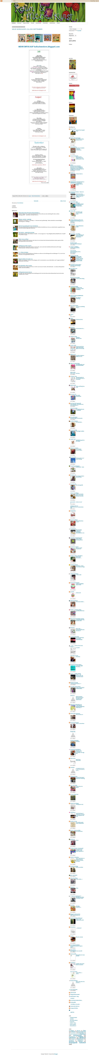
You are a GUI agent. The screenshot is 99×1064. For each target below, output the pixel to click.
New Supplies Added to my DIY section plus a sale (80, 158)
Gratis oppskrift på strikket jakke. (80, 688)
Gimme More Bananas (75, 713)
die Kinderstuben (74, 1020)
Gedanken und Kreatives (75, 264)
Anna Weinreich (73, 268)
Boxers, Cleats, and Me (75, 830)
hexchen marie (73, 242)
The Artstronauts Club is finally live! (80, 823)
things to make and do (75, 914)
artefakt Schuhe (73, 1017)
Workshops (19, 23)
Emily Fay (72, 695)
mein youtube (73, 1024)
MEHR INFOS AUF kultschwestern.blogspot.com (39, 47)
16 (70, 315)
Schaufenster (71, 1040)
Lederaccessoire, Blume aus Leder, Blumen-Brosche (80, 495)
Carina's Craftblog (74, 246)
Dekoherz (72, 627)
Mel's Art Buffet (73, 875)
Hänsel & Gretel (73, 408)
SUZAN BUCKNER (74, 286)
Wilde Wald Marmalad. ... (79, 557)
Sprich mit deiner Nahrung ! (76, 918)
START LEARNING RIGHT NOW (80, 584)
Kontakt (58, 23)
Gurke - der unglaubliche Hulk (80, 920)
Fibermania (72, 758)
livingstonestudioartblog (75, 664)
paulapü (72, 591)
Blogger (56, 1054)
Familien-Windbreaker (79, 338)
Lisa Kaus (72, 905)
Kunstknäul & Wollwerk (75, 749)
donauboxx (72, 927)
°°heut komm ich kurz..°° (75, 683)
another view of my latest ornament (80, 964)
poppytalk (72, 224)
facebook (72, 1021)
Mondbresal (73, 475)
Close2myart (73, 250)
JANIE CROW (73, 385)
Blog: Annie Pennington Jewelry (77, 618)
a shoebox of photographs (76, 537)
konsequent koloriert (77, 1042)
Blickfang (72, 327)
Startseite (13, 23)
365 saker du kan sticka (75, 686)
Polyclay (32, 23)
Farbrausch (78, 592)
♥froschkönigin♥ (73, 417)
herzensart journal (74, 722)
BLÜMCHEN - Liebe (80, 467)
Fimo (84, 1030)
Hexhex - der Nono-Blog (75, 609)
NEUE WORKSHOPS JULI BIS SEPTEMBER (27, 29)
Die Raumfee (73, 457)
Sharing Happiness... (78, 907)
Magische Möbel (26, 23)
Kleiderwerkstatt (74, 682)
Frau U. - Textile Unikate (75, 673)
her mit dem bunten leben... (76, 1000)
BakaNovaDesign (74, 866)
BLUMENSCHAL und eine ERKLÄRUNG (80, 365)
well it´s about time (80, 723)
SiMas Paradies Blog (74, 363)
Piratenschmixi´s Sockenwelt (76, 848)
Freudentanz (73, 528)
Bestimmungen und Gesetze (76, 418)
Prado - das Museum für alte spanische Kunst (79, 675)
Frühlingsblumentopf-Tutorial (25, 272)
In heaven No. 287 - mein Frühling (80, 459)
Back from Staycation (78, 760)
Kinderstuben (45, 23)
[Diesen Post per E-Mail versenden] (42, 196)
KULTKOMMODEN (82, 1031)
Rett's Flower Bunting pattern (79, 539)
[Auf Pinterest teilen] (47, 196)
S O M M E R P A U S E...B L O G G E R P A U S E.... (80, 769)
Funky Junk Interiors (74, 1006)
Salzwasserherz (79, 319)
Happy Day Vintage (74, 803)
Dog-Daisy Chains (74, 305)
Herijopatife (73, 1002)
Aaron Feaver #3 (79, 714)
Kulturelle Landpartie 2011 (74, 1034)
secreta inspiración (74, 636)
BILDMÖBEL (71, 1030)
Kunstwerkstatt (77, 1035)
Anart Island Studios (74, 582)
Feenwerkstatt (73, 430)
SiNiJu (71, 318)
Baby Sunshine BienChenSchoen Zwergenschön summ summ (79, 698)
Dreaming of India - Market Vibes (80, 477)
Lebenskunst (72, 1037)
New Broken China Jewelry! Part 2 (80, 140)
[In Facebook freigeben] (46, 196)
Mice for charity (79, 937)
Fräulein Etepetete (74, 740)
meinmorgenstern (74, 573)
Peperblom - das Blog (75, 233)
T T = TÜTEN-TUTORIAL (23, 252)
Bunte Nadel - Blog (74, 996)
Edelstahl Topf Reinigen (75, 265)
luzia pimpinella (73, 989)
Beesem (78, 1030)
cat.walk (78, 647)
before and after (79, 867)
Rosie (77, 840)
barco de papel (73, 971)
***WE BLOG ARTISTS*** (75, 896)
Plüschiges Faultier (80, 431)
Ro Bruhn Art (73, 394)
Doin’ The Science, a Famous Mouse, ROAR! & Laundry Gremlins (80, 860)
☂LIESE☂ (72, 998)
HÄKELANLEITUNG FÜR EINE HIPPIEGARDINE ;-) (29, 212)
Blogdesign (72, 731)
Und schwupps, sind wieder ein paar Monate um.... (76, 405)
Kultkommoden (52, 23)
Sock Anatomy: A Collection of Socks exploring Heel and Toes (80, 815)
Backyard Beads (74, 980)
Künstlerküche (72, 1036)
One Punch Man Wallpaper (76, 243)
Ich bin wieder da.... (80, 328)
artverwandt (73, 992)
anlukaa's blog (73, 336)
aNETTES (72, 1012)
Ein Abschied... (79, 422)
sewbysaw (72, 839)
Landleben (80, 1036)
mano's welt (73, 129)
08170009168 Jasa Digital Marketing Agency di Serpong (80, 347)
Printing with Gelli (74, 255)
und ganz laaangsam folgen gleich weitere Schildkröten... (80, 204)
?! (70, 503)
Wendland (71, 1041)
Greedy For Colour (74, 546)
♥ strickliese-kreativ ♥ (75, 1004)
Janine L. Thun (73, 1023)
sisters (71, 314)
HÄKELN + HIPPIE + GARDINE (25, 219)
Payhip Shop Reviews (75, 247)
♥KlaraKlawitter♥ (74, 878)
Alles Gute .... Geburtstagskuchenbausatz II (80, 629)
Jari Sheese (72, 962)
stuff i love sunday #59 (75, 915)
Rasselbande (73, 484)
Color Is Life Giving (80, 278)
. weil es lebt (78, 574)
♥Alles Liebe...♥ (79, 879)
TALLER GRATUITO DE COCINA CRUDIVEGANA (80, 638)
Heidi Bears (72, 812)
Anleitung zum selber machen (25, 245)
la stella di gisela (74, 421)
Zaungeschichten (74, 1008)
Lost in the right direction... (79, 666)
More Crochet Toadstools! (79, 548)
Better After (73, 372)
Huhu (77, 888)
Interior (73, 1031)
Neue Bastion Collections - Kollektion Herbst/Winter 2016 (80, 531)
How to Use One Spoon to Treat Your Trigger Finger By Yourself (80, 195)
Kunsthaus (83, 1034)
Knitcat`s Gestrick (74, 448)
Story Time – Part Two (75, 373)
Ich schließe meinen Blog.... (79, 450)
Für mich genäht (79, 485)
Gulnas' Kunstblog (74, 493)
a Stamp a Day (73, 376)
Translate (79, 30)
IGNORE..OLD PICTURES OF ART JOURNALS (80, 288)
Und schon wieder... (80, 601)
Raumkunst (80, 1039)
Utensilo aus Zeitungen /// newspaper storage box (80, 752)
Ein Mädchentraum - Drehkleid (80, 410)
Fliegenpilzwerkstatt (74, 994)
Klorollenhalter (38, 23)
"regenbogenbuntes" (75, 466)
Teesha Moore (73, 1025)
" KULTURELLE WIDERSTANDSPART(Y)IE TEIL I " (80, 706)
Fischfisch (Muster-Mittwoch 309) (80, 356)
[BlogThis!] (43, 196)
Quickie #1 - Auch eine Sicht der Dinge (80, 566)
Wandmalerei (80, 1040)
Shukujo (78, 741)
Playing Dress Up (79, 804)
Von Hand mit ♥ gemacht (75, 403)
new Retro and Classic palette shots (79, 213)
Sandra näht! (73, 345)
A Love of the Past (74, 794)
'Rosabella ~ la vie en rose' (76, 502)
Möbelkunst (82, 1037)
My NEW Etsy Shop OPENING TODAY (80, 898)
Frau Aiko (78, 656)
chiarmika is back (74, 655)
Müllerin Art (73, 354)
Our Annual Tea (79, 831)
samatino (72, 767)
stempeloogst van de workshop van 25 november (80, 378)
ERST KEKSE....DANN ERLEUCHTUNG (26, 232)
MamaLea (72, 887)
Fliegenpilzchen (73, 776)
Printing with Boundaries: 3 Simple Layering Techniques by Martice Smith (79, 258)
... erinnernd (78, 928)
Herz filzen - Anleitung (78, 298)
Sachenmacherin (74, 564)
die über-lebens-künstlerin (76, 555)
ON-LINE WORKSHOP (78, 396)
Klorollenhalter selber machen (25, 265)
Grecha (72, 936)
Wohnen (80, 1041)
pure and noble (73, 785)
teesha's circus (73, 821)
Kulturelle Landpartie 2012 (76, 704)
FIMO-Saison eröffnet (23, 239)
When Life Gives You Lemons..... (80, 982)
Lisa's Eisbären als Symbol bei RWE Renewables (80, 235)
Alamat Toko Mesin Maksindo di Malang (80, 778)
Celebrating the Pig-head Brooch (80, 620)
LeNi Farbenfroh (74, 600)
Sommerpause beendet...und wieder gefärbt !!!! (80, 850)
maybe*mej (72, 439)
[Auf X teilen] (45, 196)
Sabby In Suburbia (74, 857)
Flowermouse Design (75, 277)
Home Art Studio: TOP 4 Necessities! (75, 252)
